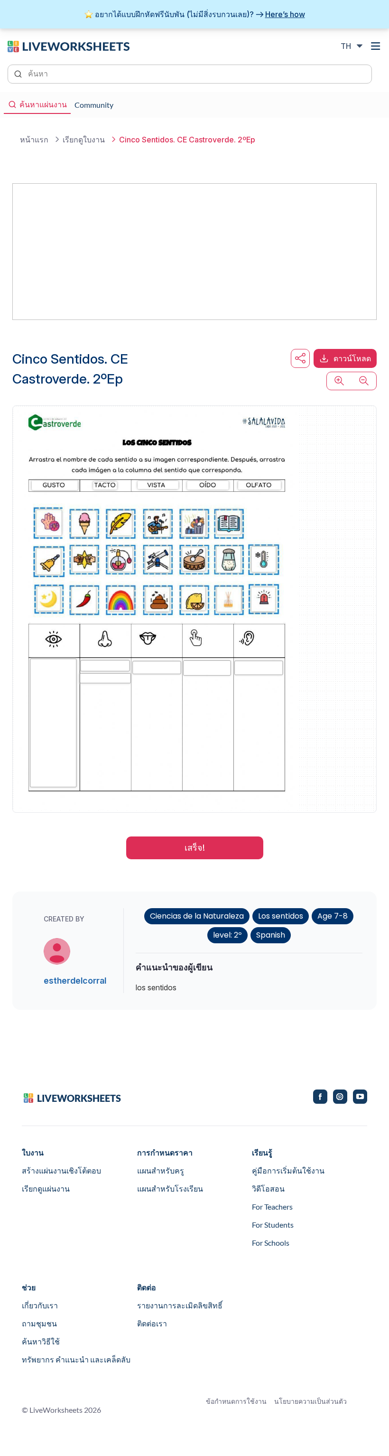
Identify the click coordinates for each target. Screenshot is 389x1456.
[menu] (375, 46)
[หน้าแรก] (69, 45)
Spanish (270, 935)
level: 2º (227, 935)
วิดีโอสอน (268, 1188)
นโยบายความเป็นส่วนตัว (310, 1401)
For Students (273, 1224)
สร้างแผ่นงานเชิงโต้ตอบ (61, 1170)
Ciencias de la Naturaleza (197, 916)
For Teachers (272, 1206)
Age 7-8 (332, 916)
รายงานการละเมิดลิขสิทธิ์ (179, 1305)
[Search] (19, 73)
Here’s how (285, 14)
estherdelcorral (75, 981)
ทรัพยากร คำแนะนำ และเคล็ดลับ (76, 1359)
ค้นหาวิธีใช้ (41, 1341)
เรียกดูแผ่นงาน (46, 1188)
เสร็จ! (195, 848)
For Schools (270, 1242)
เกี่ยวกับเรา (40, 1305)
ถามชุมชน (39, 1323)
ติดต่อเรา (152, 1323)
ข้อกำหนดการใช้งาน (236, 1401)
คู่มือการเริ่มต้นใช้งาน (288, 1170)
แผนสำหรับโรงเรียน (170, 1188)
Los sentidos (280, 916)
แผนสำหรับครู (160, 1170)
